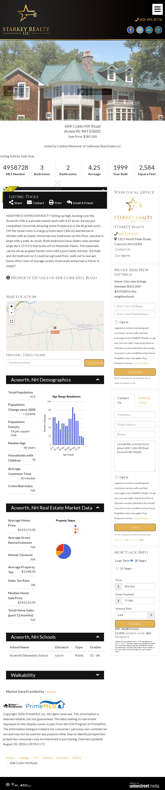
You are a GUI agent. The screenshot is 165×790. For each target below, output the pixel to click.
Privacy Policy (141, 363)
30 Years (140, 560)
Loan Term (122, 560)
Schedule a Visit (144, 400)
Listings (24, 757)
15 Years (125, 568)
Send (134, 527)
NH (35, 757)
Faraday (50, 691)
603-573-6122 (128, 234)
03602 (76, 757)
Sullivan (47, 757)
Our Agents (122, 255)
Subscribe (135, 372)
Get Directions (95, 363)
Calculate (135, 623)
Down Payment (125, 594)
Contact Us (122, 249)
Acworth (62, 757)
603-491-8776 (150, 19)
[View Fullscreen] (11, 321)
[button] (18, 188)
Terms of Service (133, 540)
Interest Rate (124, 608)
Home (10, 757)
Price (119, 580)
